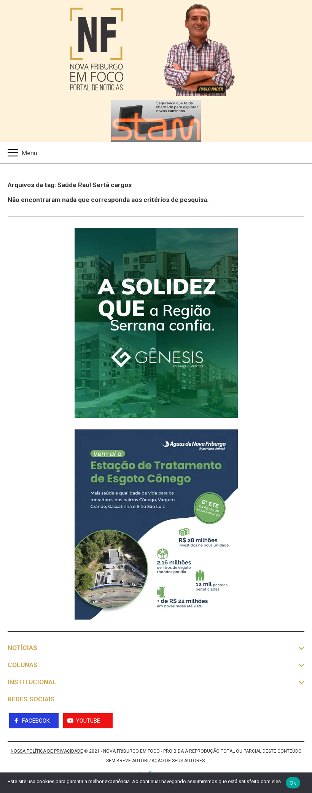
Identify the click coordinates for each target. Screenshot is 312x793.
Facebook (36, 720)
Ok (293, 783)
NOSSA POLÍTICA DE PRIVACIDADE (47, 751)
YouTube (88, 720)
